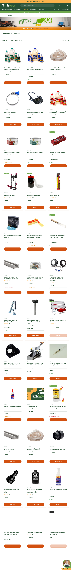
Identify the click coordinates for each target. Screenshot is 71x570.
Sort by (12, 40)
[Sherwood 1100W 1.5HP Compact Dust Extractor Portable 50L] (35, 182)
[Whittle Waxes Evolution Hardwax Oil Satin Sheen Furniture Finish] (12, 140)
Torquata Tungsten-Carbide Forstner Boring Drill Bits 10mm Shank (34, 322)
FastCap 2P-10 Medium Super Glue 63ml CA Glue (12, 407)
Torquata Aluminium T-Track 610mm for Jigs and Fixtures (12, 448)
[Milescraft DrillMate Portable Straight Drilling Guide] (12, 182)
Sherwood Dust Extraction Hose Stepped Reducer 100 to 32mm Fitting (11, 491)
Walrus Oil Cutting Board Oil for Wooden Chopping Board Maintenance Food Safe (34, 491)
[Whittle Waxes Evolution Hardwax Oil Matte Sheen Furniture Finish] (35, 265)
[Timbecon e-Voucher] (35, 394)
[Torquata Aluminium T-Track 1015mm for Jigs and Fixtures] (12, 265)
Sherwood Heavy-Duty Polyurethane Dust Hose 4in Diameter (58, 68)
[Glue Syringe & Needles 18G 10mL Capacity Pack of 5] (58, 351)
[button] (67, 5)
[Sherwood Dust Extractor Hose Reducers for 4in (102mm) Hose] (58, 435)
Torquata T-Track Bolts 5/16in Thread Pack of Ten (11, 321)
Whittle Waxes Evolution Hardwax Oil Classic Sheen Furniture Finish (35, 153)
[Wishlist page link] (60, 5)
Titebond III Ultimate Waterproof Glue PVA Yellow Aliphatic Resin (11, 68)
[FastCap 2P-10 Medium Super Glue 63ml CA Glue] (12, 394)
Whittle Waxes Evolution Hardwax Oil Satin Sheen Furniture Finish (12, 153)
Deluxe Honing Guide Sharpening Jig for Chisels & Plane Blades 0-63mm (35, 365)
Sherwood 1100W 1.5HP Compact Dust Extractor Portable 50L (35, 194)
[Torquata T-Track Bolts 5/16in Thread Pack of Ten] (12, 308)
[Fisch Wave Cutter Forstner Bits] (35, 520)
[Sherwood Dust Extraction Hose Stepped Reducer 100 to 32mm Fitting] (12, 477)
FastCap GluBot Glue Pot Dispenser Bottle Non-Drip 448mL (58, 407)
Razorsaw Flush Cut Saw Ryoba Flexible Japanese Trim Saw (57, 236)
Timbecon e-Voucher (32, 406)
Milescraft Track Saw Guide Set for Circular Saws (58, 321)
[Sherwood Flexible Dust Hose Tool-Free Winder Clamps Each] (12, 98)
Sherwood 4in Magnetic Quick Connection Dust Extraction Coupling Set (57, 279)
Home (3, 15)
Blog (59, 9)
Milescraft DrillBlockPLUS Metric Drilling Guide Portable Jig (57, 153)
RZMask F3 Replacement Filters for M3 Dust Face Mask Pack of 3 (12, 364)
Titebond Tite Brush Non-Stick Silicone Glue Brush (57, 194)
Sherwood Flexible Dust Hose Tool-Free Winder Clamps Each (12, 111)
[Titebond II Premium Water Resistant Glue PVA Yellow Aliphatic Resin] (35, 55)
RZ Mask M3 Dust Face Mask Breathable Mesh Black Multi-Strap (35, 111)
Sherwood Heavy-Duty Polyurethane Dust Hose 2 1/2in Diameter (35, 448)
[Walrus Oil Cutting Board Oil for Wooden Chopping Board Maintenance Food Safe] (35, 477)
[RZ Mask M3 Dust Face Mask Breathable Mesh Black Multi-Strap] (35, 98)
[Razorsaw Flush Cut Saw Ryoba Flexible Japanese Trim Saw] (58, 223)
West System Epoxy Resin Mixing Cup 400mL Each (58, 533)
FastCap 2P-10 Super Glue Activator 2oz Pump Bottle (58, 490)
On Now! (35, 1)
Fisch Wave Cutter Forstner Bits (34, 532)
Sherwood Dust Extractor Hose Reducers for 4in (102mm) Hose (57, 448)
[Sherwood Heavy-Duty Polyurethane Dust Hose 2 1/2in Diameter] (35, 435)
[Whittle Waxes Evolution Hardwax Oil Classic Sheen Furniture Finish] (35, 140)
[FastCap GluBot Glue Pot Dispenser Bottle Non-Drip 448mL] (58, 394)
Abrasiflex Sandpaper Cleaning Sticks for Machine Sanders (34, 236)
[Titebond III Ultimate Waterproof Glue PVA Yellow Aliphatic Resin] (12, 55)
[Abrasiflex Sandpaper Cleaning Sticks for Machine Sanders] (35, 223)
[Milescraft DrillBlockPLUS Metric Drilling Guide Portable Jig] (58, 140)
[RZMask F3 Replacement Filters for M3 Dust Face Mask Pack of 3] (12, 351)
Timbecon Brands (9, 15)
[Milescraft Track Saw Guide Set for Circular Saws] (58, 308)
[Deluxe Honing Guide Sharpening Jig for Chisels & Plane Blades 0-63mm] (35, 351)
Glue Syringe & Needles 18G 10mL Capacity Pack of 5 (58, 364)
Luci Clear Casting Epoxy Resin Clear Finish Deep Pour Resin (11, 533)
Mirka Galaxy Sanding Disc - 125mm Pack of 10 (12, 236)
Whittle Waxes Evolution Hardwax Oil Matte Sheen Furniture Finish (35, 278)
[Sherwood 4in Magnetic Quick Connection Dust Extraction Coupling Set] (58, 265)
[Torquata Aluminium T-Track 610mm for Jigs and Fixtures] (12, 435)
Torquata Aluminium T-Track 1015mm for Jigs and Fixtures (11, 278)
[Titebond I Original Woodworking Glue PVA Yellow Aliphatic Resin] (58, 98)
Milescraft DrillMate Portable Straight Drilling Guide (10, 194)
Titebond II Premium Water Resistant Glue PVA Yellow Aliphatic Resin (35, 69)
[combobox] (37, 5)
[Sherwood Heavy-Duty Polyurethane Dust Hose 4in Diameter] (58, 55)
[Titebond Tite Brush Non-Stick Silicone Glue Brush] (58, 182)
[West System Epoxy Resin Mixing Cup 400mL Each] (58, 520)
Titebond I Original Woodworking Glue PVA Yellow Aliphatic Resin (58, 111)
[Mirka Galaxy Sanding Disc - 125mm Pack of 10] (12, 223)
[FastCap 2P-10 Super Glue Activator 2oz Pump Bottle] (58, 477)
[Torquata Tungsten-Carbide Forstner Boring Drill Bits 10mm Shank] (35, 308)
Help (55, 9)
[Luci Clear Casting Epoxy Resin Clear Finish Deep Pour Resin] (12, 520)
